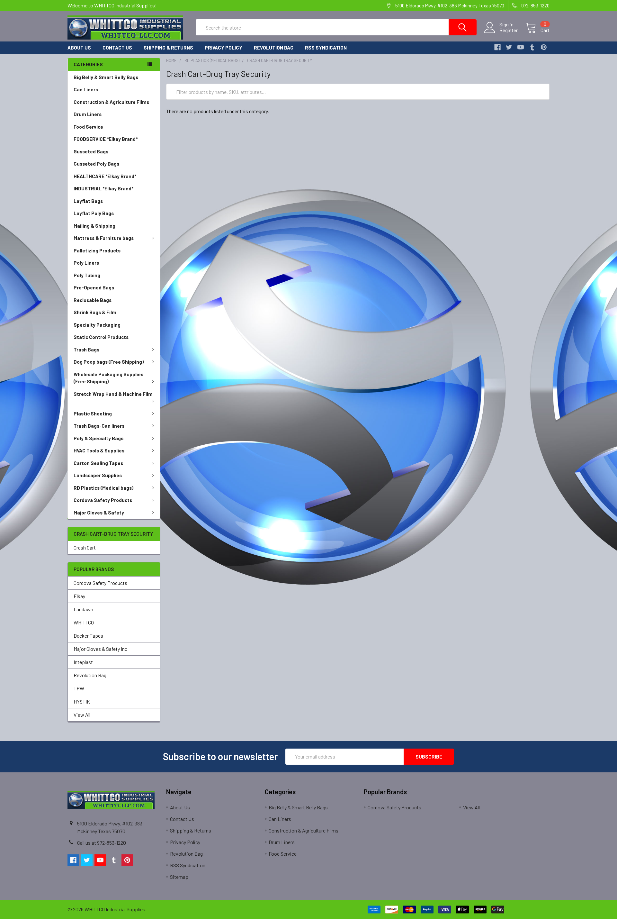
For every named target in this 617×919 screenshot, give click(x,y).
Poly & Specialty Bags (98, 438)
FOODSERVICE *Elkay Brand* (106, 139)
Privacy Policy (223, 47)
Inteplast (83, 662)
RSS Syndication (326, 47)
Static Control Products (101, 337)
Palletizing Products (97, 250)
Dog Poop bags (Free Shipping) (109, 362)
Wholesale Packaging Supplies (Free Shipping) (108, 378)
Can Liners (86, 89)
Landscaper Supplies (98, 475)
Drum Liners (88, 114)
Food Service (88, 127)
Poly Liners (86, 263)
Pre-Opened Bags (94, 287)
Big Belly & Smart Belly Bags (106, 77)
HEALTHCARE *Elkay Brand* (105, 176)
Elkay (79, 596)
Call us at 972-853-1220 (101, 843)
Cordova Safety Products (103, 500)
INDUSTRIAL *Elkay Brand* (103, 188)
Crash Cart (85, 547)
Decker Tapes (88, 635)
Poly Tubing (87, 275)
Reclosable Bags (93, 300)
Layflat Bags (88, 201)
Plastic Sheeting (93, 413)
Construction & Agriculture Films (111, 102)
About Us (79, 47)
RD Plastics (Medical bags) (103, 488)
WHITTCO (84, 622)
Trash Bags (86, 349)
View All (82, 715)
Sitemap (179, 877)
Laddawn (83, 609)
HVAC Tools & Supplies (99, 450)
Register (508, 30)
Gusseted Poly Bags (96, 164)
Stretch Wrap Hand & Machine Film (113, 394)
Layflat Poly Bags (94, 213)
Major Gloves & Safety (99, 512)
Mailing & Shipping (94, 226)
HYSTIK (82, 701)
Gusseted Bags (91, 151)
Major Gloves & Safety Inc (100, 649)
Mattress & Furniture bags (104, 238)
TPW (79, 688)
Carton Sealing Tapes (98, 463)
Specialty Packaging (97, 325)
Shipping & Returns (168, 47)
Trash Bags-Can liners (99, 426)
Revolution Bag (273, 47)
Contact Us (117, 47)
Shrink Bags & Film (95, 312)
